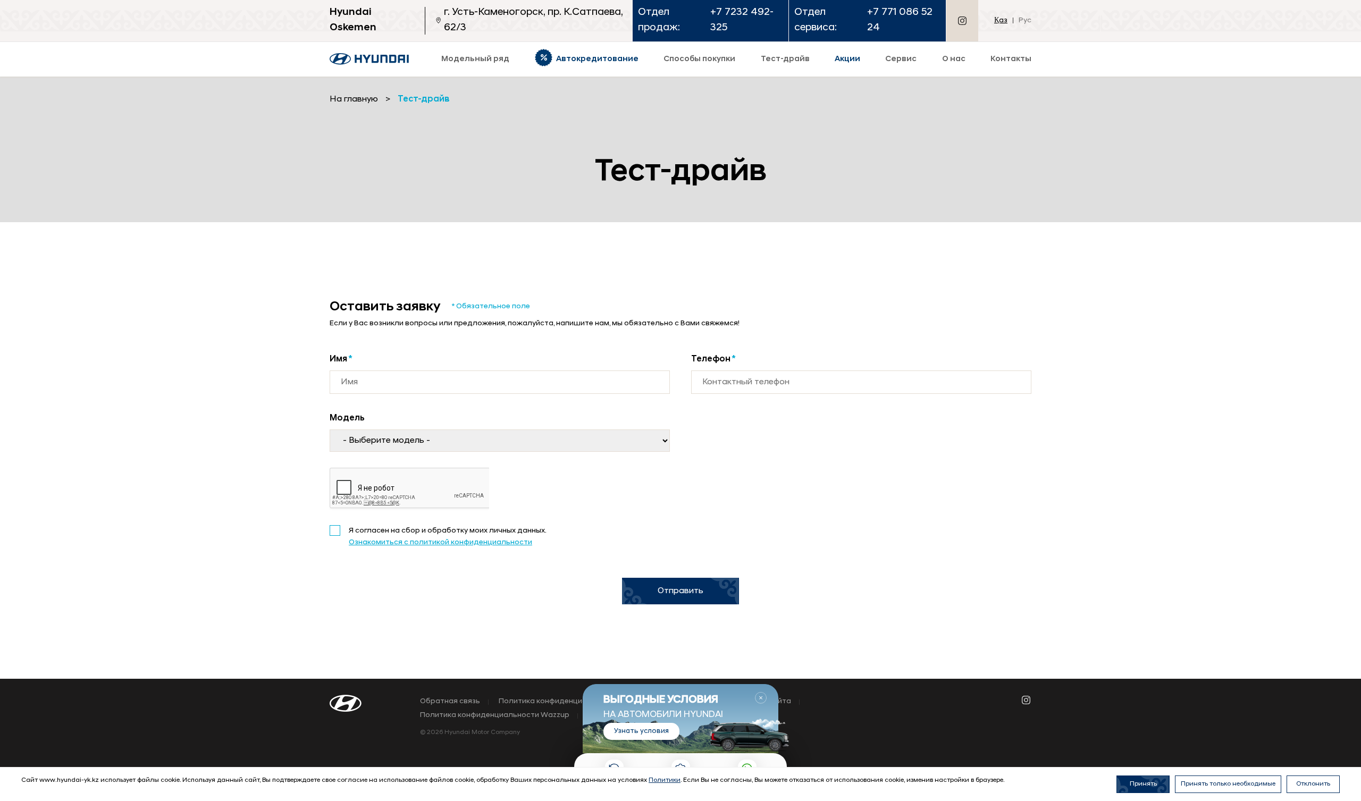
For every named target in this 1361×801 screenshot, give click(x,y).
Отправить (680, 591)
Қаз (1000, 20)
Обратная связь (450, 701)
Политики (664, 780)
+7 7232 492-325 (742, 20)
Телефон (713, 359)
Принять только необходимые (1228, 784)
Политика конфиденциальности (558, 701)
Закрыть (761, 698)
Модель (347, 418)
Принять (1143, 784)
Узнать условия (641, 731)
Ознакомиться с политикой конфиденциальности (440, 542)
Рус (1025, 20)
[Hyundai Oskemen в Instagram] (962, 20)
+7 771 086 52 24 (899, 20)
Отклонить (1313, 784)
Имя (341, 359)
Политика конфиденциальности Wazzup (494, 715)
